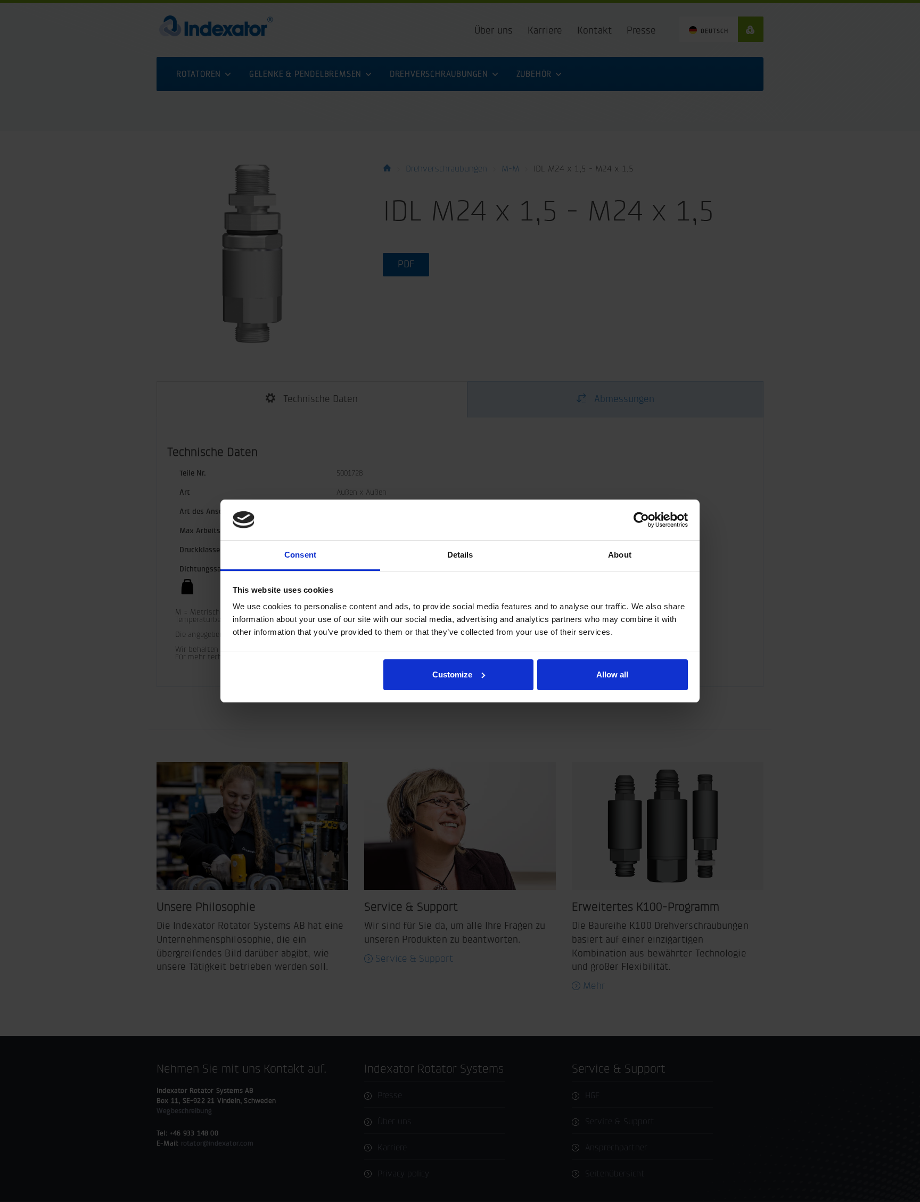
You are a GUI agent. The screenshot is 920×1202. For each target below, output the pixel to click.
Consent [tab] (300, 554)
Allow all (612, 674)
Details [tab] (460, 554)
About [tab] (619, 554)
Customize (452, 674)
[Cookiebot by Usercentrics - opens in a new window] (641, 520)
